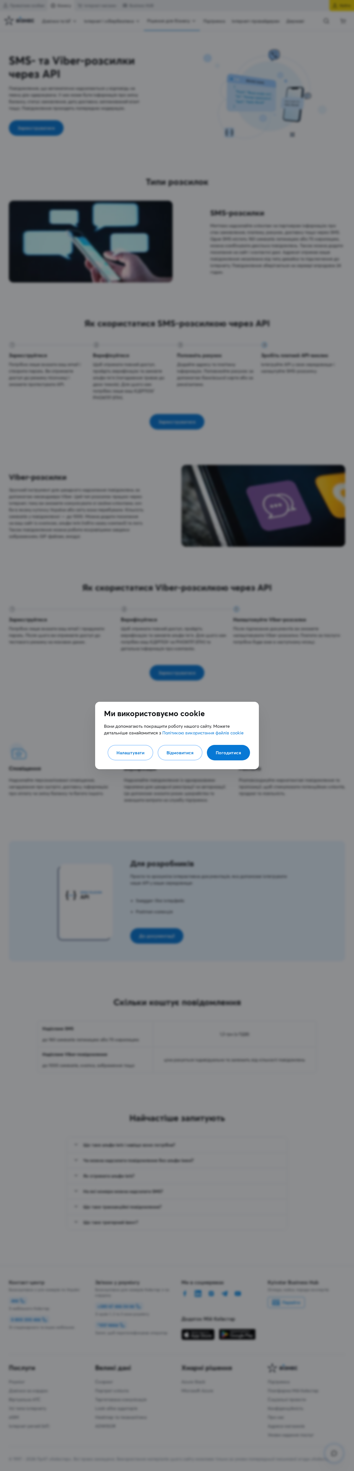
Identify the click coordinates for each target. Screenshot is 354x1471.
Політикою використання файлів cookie (203, 733)
